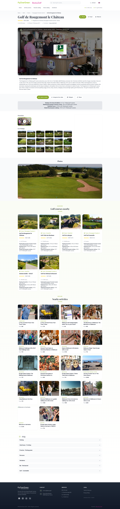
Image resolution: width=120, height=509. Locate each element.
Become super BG (67, 492)
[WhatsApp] (26, 498)
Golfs (24, 12)
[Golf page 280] (71, 222)
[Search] (51, 2)
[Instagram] (22, 498)
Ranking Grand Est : (45, 243)
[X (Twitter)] (30, 498)
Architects (54, 7)
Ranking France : (52, 106)
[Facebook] (19, 498)
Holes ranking (46, 7)
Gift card (65, 490)
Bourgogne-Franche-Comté (38, 12)
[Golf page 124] (28, 262)
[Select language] (100, 2)
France (28, 12)
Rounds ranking (37, 7)
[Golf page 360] (28, 221)
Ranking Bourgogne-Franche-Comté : (53, 104)
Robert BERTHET (53, 23)
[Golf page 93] (49, 222)
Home (20, 7)
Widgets (71, 97)
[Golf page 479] (49, 262)
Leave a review (44, 97)
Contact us (65, 496)
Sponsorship (66, 494)
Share (80, 97)
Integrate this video (58, 97)
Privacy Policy (87, 492)
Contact (94, 2)
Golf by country (27, 7)
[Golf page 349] (92, 222)
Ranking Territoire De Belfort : (53, 103)
